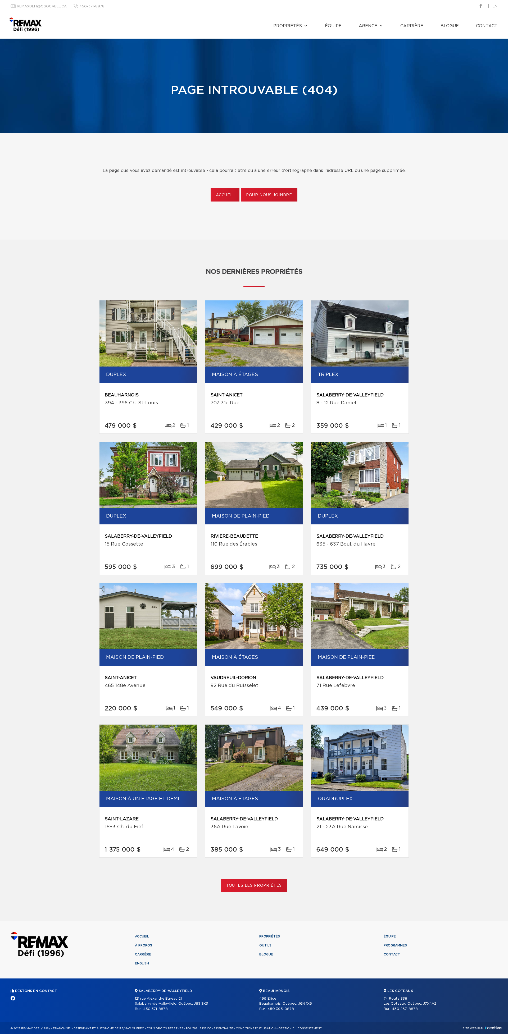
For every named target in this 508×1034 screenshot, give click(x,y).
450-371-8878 (92, 6)
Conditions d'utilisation (256, 1028)
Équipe (333, 26)
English (142, 963)
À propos (143, 945)
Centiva (493, 1028)
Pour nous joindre (269, 195)
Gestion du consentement (300, 1028)
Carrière (411, 26)
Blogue (450, 26)
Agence (368, 26)
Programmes (395, 945)
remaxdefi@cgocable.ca (42, 6)
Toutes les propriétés (254, 885)
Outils (265, 945)
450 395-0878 (280, 1009)
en (495, 6)
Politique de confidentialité (209, 1028)
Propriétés (287, 26)
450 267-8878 (405, 1009)
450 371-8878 (155, 1009)
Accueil (225, 195)
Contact (486, 26)
